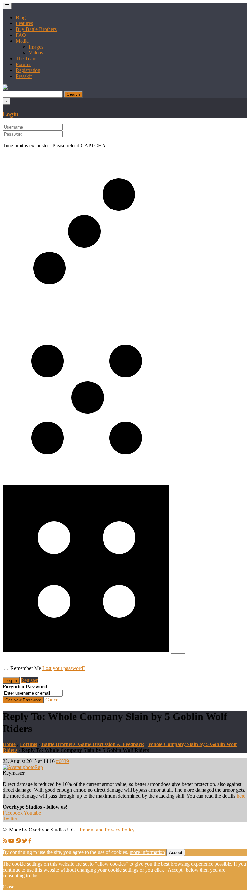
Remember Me (25, 668)
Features (24, 23)
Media (22, 41)
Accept (175, 852)
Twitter (10, 818)
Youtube (32, 813)
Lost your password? (63, 668)
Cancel (52, 699)
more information (147, 852)
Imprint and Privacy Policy (107, 829)
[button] (5, 88)
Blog (21, 17)
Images (36, 47)
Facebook (13, 813)
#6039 (62, 761)
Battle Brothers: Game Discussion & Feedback (92, 744)
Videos (36, 52)
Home (9, 744)
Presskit (24, 76)
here (241, 796)
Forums (23, 64)
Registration (28, 70)
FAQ (21, 35)
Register (29, 680)
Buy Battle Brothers (36, 29)
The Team (26, 58)
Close (8, 886)
